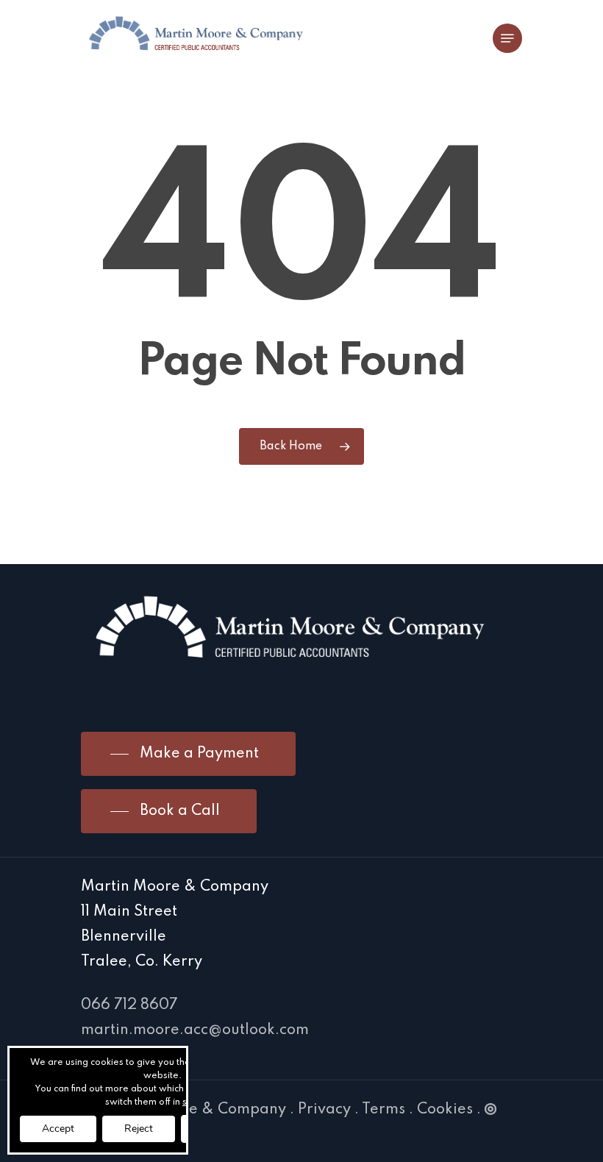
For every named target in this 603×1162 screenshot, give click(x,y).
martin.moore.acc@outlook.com (195, 1030)
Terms (383, 1109)
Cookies (445, 1109)
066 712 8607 (129, 1005)
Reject (138, 1129)
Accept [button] (58, 1129)
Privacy (324, 1109)
